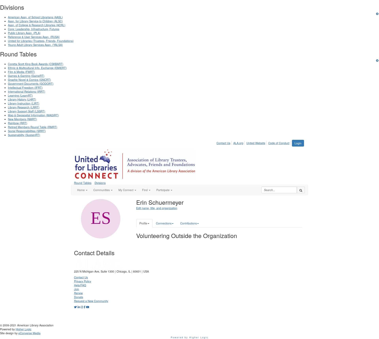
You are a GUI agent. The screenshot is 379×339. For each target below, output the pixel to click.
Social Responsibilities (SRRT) (27, 131)
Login (298, 143)
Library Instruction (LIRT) (23, 103)
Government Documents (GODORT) (30, 84)
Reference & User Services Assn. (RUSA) (34, 37)
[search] (301, 190)
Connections (164, 223)
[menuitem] (224, 142)
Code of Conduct (278, 143)
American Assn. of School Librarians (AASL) (35, 17)
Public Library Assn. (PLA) (24, 33)
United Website (255, 143)
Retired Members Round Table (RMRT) (32, 127)
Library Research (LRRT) (23, 107)
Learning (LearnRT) (20, 95)
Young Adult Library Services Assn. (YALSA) (35, 45)
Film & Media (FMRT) (21, 72)
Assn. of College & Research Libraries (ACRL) (36, 25)
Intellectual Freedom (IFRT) (25, 88)
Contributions (188, 223)
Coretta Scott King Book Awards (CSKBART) (35, 64)
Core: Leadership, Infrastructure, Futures (33, 29)
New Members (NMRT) (22, 119)
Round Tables (82, 183)
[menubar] (254, 142)
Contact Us (223, 143)
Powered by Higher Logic (189, 337)
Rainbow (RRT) (17, 123)
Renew (78, 293)
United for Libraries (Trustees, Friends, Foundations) (41, 41)
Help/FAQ (80, 285)
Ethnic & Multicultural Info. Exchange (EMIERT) (37, 68)
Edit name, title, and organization (156, 208)
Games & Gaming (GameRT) (26, 76)
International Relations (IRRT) (26, 91)
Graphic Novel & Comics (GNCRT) (29, 80)
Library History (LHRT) (22, 99)
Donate (78, 297)
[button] (82, 190)
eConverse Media (29, 333)
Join (76, 289)
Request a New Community (91, 301)
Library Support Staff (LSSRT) (26, 111)
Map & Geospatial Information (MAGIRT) (33, 115)
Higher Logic (23, 329)
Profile (143, 223)
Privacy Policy (82, 281)
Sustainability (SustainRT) (24, 135)
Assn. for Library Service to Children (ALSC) (35, 21)
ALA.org (238, 143)
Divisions (100, 183)
